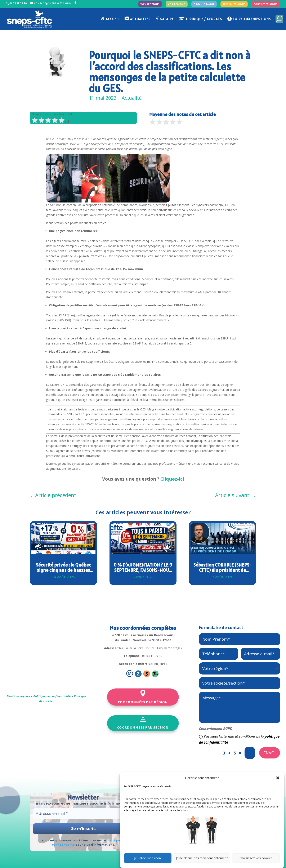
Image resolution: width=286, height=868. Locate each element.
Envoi (269, 753)
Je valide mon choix (147, 858)
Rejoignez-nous (234, 4)
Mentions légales (18, 696)
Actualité (132, 97)
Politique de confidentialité (52, 696)
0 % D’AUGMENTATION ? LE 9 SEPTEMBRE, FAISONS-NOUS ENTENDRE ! (143, 567)
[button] (278, 778)
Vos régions (177, 4)
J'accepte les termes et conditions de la (239, 739)
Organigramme (204, 4)
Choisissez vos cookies (256, 858)
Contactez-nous (266, 4)
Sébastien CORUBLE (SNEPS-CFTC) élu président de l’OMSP (222, 567)
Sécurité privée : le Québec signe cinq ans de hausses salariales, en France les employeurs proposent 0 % (63, 567)
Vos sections (150, 4)
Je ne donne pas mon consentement (202, 858)
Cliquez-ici (172, 479)
